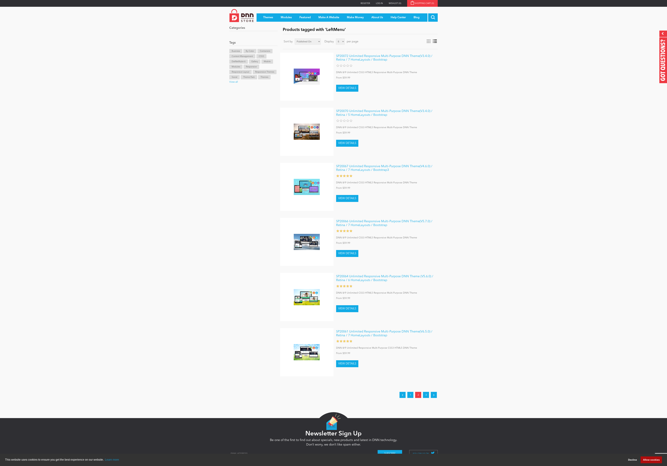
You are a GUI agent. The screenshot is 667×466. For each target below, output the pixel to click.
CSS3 (261, 56)
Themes (264, 77)
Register (365, 3)
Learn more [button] (112, 459)
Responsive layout (240, 72)
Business (236, 51)
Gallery (254, 62)
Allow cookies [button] (651, 459)
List (435, 41)
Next (434, 395)
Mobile (267, 62)
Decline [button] (632, 459)
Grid (428, 41)
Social (234, 77)
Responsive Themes (264, 72)
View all (233, 82)
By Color (250, 51)
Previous (403, 395)
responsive (251, 67)
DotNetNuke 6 (238, 62)
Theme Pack (249, 77)
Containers (265, 51)
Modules (236, 67)
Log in (379, 3)
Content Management (242, 56)
